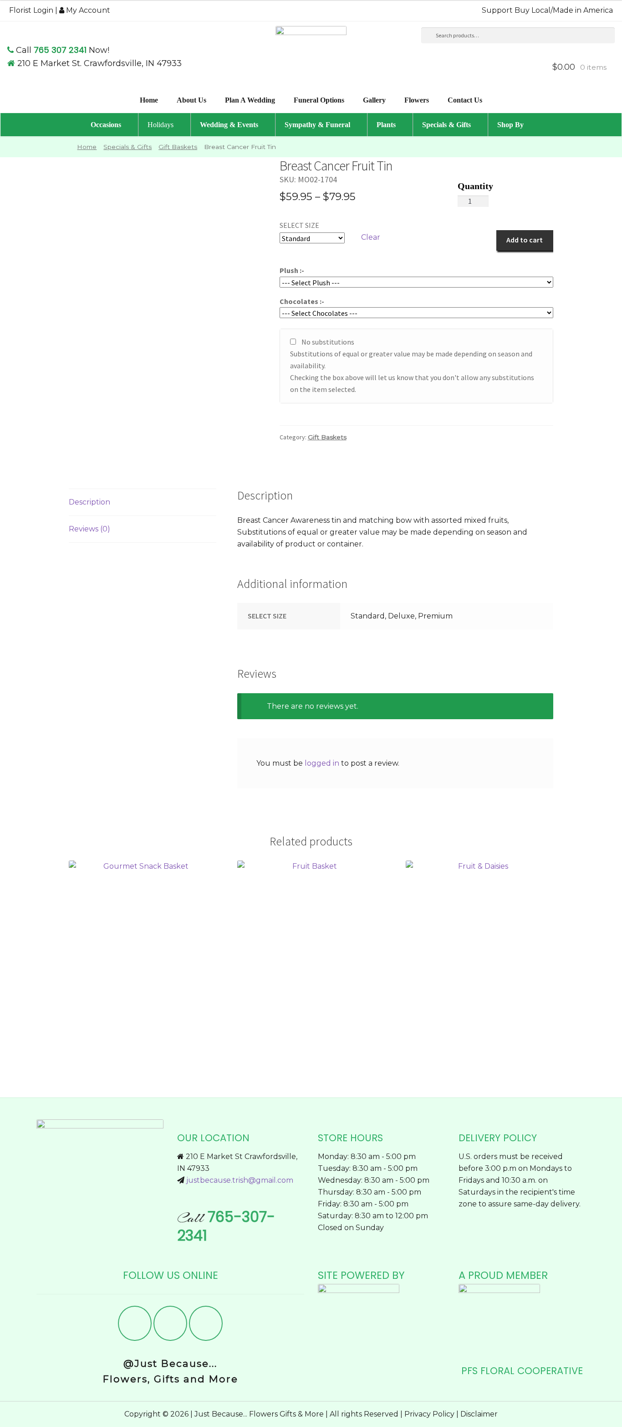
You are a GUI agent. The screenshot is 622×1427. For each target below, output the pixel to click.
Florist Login (31, 10)
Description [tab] (89, 502)
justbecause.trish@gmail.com (239, 1180)
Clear (370, 237)
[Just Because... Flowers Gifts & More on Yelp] (170, 1323)
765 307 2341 (60, 50)
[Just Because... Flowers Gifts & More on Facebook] (135, 1323)
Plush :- (292, 270)
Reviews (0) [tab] (89, 529)
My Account (87, 10)
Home (87, 146)
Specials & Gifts (127, 146)
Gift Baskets (177, 146)
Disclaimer (479, 1414)
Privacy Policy (429, 1414)
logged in (322, 763)
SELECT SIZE (299, 225)
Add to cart (524, 239)
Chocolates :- (302, 301)
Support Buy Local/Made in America (547, 10)
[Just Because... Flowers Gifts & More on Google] (206, 1323)
